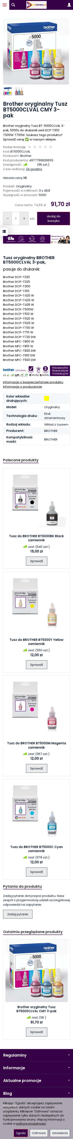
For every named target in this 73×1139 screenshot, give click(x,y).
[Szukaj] (13, 5)
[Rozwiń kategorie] (4, 5)
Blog (7, 1093)
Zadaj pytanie (17, 914)
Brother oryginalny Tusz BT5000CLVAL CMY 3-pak (36, 1009)
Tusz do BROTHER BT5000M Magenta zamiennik (36, 745)
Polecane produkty (21, 460)
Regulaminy (15, 1055)
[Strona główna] (36, 5)
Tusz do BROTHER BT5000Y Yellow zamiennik (36, 642)
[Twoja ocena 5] (50, 147)
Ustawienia (60, 1133)
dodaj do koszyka (53, 218)
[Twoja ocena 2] (35, 147)
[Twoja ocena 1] (29, 147)
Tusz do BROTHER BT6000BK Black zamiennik (36, 538)
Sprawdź (36, 561)
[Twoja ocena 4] (45, 147)
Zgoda (21, 1133)
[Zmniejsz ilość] (24, 218)
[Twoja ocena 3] (40, 147)
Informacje (14, 1068)
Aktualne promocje (22, 1080)
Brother (25, 156)
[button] (36, 51)
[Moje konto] (69, 5)
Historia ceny (13, 178)
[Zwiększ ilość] (7, 218)
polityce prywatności (31, 1124)
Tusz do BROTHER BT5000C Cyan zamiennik (36, 849)
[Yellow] (46, 398)
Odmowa (39, 1133)
